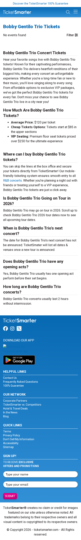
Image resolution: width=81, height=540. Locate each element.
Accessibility (10, 443)
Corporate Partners (15, 400)
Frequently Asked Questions (20, 381)
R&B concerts (12, 180)
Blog (6, 416)
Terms (7, 431)
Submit (10, 496)
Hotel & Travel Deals (15, 408)
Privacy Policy (11, 435)
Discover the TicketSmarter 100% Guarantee (40, 3)
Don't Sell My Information (18, 439)
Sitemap (8, 447)
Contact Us (10, 377)
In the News (10, 412)
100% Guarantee (13, 385)
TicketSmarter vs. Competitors (22, 404)
